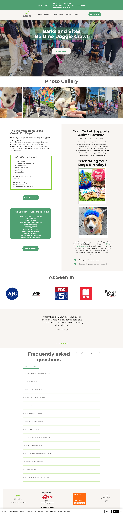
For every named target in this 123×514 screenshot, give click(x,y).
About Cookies (66, 511)
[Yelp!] (48, 507)
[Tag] (75, 260)
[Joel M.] (61, 343)
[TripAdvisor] (46, 507)
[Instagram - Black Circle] (53, 507)
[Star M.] (57, 343)
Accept (116, 511)
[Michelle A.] (65, 343)
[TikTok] (44, 507)
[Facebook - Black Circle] (51, 507)
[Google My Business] (41, 507)
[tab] (31, 366)
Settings (108, 511)
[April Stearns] (63, 343)
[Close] (121, 511)
